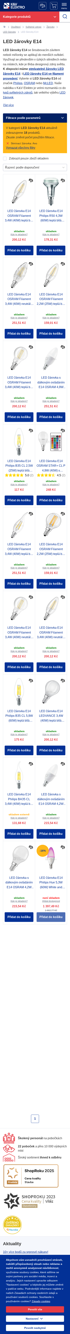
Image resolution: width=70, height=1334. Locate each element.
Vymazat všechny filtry (20, 147)
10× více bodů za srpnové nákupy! (25, 1252)
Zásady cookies (41, 1301)
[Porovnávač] (42, 5)
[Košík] (53, 5)
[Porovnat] (30, 181)
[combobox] (5, 167)
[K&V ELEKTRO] (14, 5)
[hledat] (64, 17)
